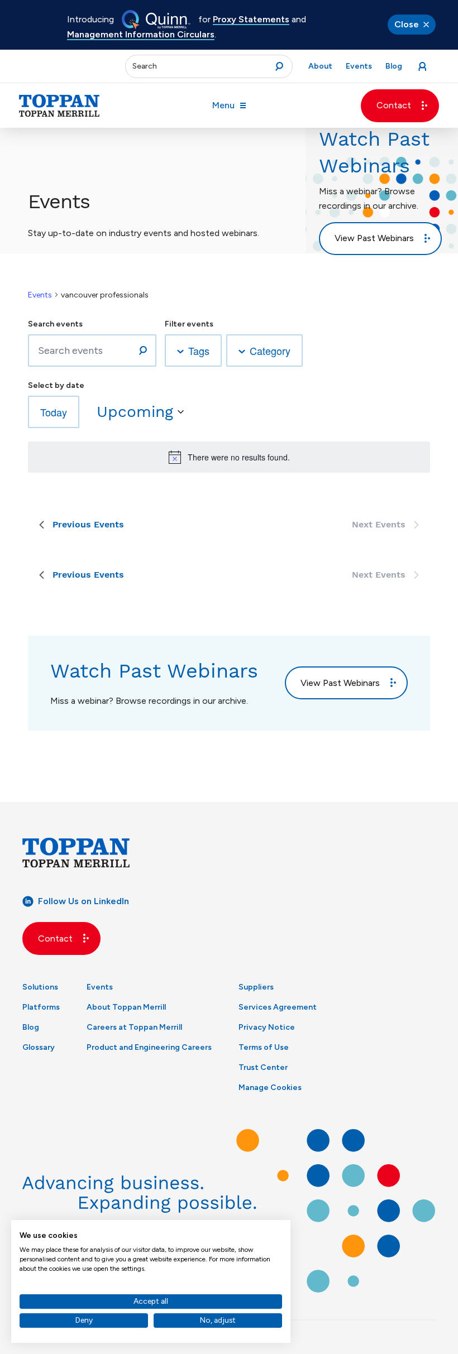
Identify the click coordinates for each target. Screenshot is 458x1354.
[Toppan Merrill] (59, 105)
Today (53, 412)
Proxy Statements (251, 19)
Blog (30, 1027)
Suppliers (256, 987)
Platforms (41, 1007)
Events (40, 295)
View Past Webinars (374, 238)
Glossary (38, 1047)
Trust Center (263, 1067)
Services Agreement (277, 1007)
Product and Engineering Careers (149, 1047)
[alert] (229, 457)
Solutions (40, 987)
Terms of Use (263, 1047)
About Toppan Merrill (126, 1007)
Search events (55, 324)
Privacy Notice (266, 1027)
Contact (393, 105)
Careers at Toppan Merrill (134, 1027)
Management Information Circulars (140, 34)
